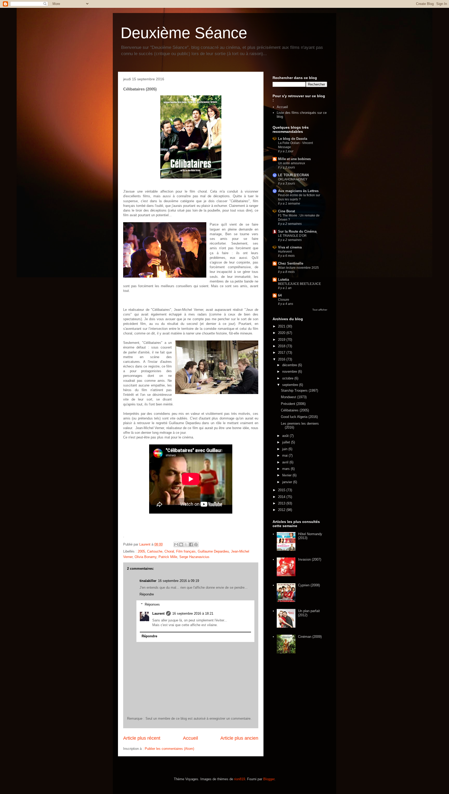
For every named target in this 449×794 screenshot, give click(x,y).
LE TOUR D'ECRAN (293, 175)
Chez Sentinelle (290, 263)
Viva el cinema (290, 247)
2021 (282, 326)
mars (286, 469)
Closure (283, 299)
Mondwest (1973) (294, 397)
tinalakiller (148, 581)
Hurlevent (285, 251)
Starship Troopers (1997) (299, 390)
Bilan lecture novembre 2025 (298, 268)
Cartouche (154, 551)
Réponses (152, 604)
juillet (286, 442)
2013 (282, 503)
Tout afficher (319, 309)
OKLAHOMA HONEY (292, 179)
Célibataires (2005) (295, 410)
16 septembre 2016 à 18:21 (192, 613)
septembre (290, 385)
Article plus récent (141, 738)
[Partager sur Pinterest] (196, 544)
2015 (282, 490)
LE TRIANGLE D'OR (292, 236)
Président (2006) (293, 404)
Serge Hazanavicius (194, 557)
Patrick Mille (168, 557)
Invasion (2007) (309, 559)
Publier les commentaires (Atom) (169, 749)
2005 (141, 551)
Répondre (147, 594)
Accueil (190, 738)
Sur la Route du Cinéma (297, 231)
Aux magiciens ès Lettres (298, 191)
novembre (290, 371)
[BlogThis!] (181, 544)
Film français (186, 551)
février (287, 475)
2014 (282, 497)
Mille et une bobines (294, 159)
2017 (282, 353)
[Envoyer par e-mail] (176, 544)
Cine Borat (286, 211)
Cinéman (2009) (310, 637)
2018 (282, 346)
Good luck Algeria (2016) (299, 417)
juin (285, 449)
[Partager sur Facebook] (191, 544)
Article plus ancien (239, 738)
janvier (287, 482)
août (286, 436)
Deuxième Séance (184, 33)
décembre (290, 365)
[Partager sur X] (186, 544)
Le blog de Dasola (292, 139)
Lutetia (283, 279)
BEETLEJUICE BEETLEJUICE (299, 284)
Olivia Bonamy (145, 557)
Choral (169, 551)
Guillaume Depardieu (213, 551)
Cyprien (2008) (309, 585)
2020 (282, 333)
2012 (282, 510)
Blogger (268, 779)
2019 (282, 340)
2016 (282, 359)
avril (285, 462)
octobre (288, 378)
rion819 (239, 779)
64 (280, 295)
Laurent (158, 613)
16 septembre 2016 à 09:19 (178, 581)
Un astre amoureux (291, 163)
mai (285, 455)
